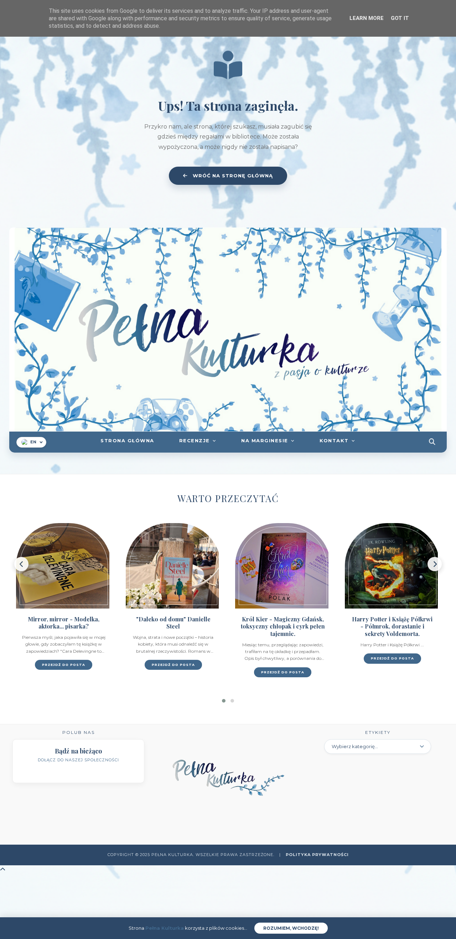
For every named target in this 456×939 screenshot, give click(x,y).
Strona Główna (127, 440)
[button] (223, 700)
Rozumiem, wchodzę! (291, 928)
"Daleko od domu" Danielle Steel (173, 622)
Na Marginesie (264, 440)
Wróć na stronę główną (232, 175)
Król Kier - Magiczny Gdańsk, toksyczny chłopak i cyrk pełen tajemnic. (283, 626)
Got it (400, 18)
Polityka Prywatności (317, 854)
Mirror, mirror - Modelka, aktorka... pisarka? (63, 622)
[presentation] (21, 564)
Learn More (366, 18)
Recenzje (194, 440)
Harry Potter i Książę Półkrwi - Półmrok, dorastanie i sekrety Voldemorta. (392, 626)
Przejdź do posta (63, 665)
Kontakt (334, 440)
